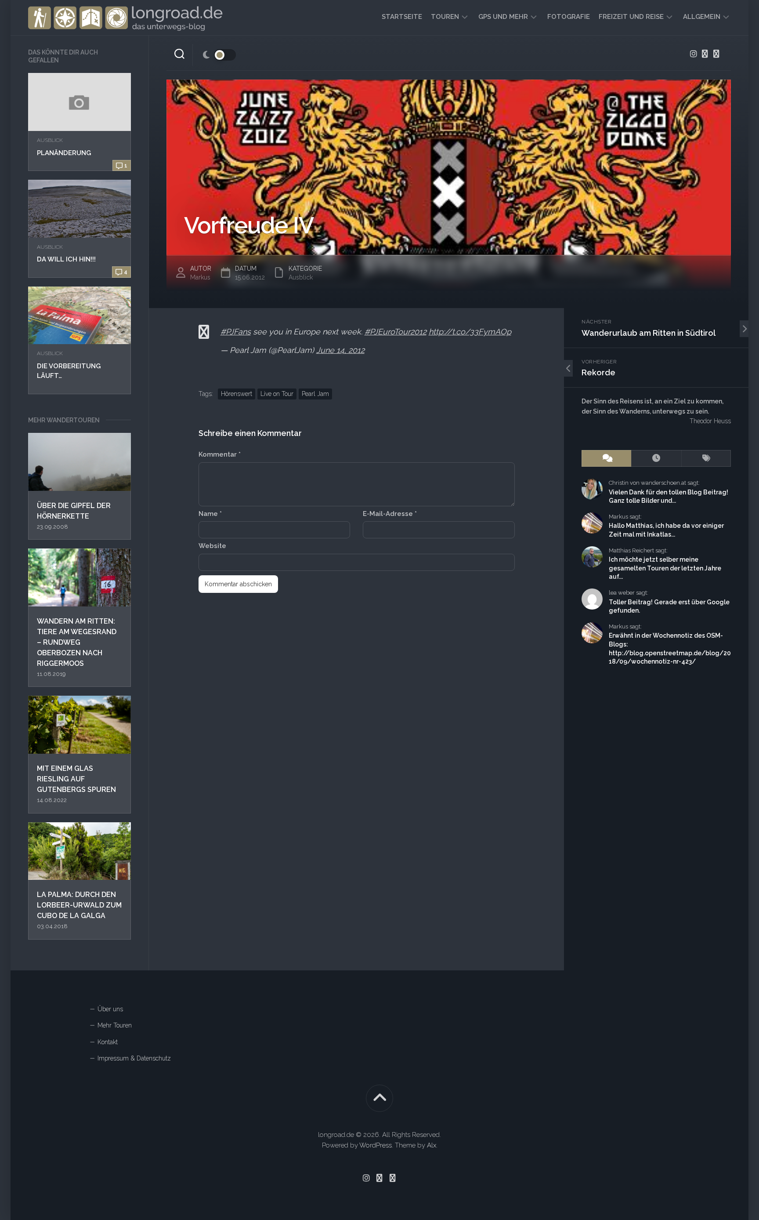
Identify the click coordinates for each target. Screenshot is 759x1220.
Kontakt (108, 1042)
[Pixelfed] (716, 54)
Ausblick (50, 140)
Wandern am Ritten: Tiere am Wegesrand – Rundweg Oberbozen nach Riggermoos (76, 642)
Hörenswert (236, 393)
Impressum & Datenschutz (134, 1058)
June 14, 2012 (340, 350)
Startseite (402, 17)
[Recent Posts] (656, 458)
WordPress (375, 1145)
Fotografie (568, 17)
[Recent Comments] (606, 458)
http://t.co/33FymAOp (470, 331)
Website (212, 546)
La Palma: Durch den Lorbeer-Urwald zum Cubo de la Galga (79, 905)
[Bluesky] (705, 54)
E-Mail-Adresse (390, 514)
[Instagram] (694, 54)
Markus (200, 277)
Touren (445, 17)
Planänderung (64, 153)
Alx (431, 1145)
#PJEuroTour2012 (395, 331)
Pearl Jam (315, 393)
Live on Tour (276, 393)
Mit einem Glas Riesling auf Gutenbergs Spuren (76, 779)
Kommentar (220, 454)
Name (210, 514)
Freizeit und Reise (631, 17)
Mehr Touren (115, 1025)
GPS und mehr (503, 17)
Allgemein (701, 17)
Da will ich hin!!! (66, 259)
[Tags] (706, 458)
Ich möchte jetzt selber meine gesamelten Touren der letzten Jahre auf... (665, 568)
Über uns (110, 1009)
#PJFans (235, 331)
